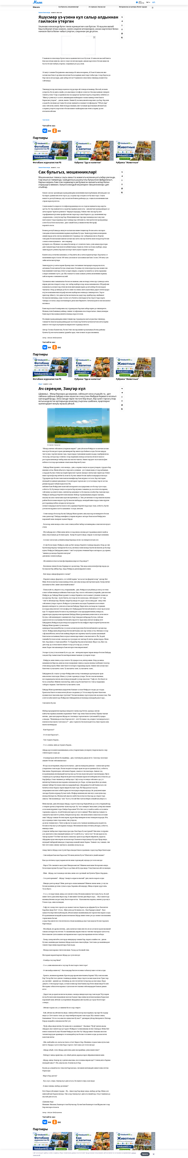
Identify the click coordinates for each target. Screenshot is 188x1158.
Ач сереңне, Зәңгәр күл (97, 7)
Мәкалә (36, 7)
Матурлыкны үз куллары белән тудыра (133, 7)
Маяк (37, 2)
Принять (145, 1154)
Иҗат (40, 384)
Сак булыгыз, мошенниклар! (68, 7)
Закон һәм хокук (44, 12)
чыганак (45, 120)
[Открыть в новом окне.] (46, 131)
